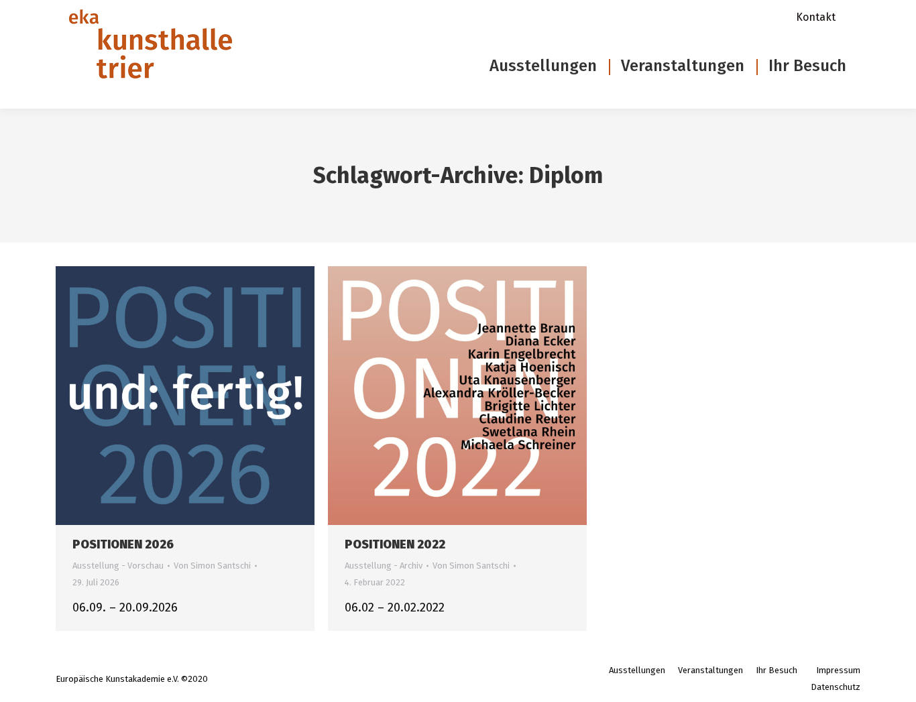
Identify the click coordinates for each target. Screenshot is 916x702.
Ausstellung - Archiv (383, 566)
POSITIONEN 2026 (123, 544)
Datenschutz (835, 687)
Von (212, 566)
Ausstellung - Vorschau (118, 566)
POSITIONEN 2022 (395, 544)
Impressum (838, 670)
